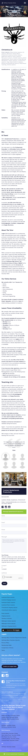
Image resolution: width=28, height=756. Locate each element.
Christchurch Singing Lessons (9, 607)
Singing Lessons (6, 616)
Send (4, 583)
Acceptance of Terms (7, 647)
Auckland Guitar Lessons (8, 602)
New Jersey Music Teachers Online (11, 735)
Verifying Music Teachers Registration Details (14, 637)
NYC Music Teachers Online (9, 737)
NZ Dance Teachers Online (9, 727)
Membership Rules (6, 645)
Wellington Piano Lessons (8, 623)
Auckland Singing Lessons (9, 600)
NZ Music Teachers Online (8, 725)
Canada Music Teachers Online (10, 740)
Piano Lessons (5, 613)
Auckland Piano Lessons (8, 605)
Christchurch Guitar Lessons (9, 610)
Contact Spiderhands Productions (14, 754)
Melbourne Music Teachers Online (11, 715)
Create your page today (10, 666)
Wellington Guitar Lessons (9, 621)
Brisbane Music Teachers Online (10, 719)
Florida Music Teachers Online (10, 733)
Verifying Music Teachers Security (11, 640)
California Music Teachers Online (10, 738)
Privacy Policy (5, 642)
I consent (4, 569)
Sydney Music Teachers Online (10, 717)
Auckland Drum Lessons (8, 597)
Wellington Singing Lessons (9, 626)
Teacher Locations (7, 618)
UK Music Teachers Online (8, 746)
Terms (3, 650)
